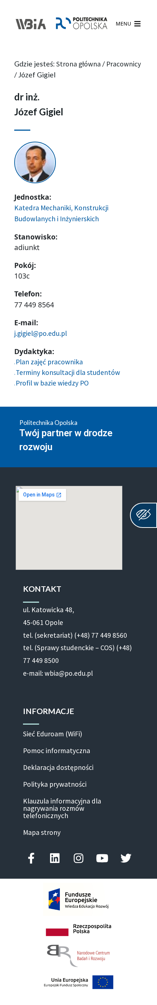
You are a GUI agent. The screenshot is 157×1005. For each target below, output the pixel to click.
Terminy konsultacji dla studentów (68, 372)
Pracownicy (123, 64)
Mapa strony (42, 832)
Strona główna (78, 64)
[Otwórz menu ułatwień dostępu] (143, 515)
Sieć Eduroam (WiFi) (52, 733)
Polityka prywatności (55, 784)
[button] (123, 23)
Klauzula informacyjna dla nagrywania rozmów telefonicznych (62, 808)
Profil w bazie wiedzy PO (52, 383)
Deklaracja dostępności (58, 767)
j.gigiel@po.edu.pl (40, 333)
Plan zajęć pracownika (49, 361)
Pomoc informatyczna (56, 750)
